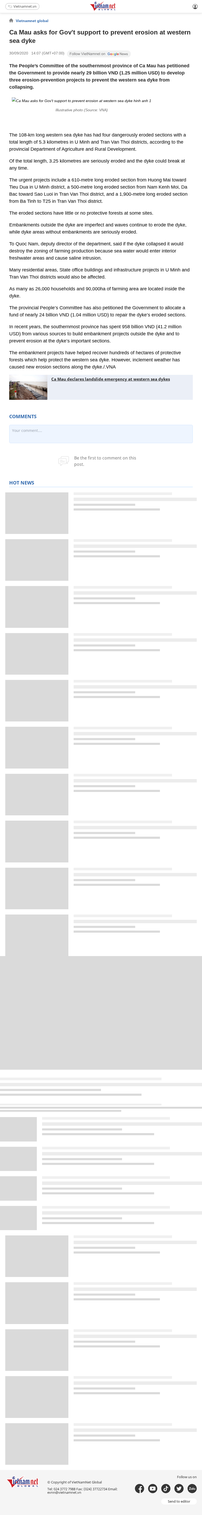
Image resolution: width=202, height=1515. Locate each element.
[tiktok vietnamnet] (165, 1488)
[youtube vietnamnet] (152, 1488)
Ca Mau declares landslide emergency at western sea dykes (110, 379)
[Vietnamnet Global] (116, 10)
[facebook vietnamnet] (139, 1488)
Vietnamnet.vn (25, 6)
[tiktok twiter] (179, 1488)
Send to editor (179, 1501)
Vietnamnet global (32, 21)
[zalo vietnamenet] (192, 1488)
